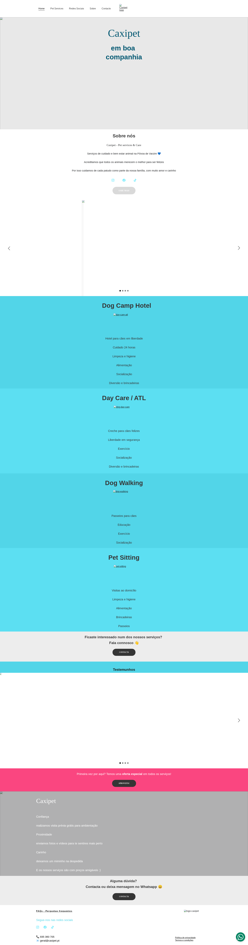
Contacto (106, 8)
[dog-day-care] (124, 416)
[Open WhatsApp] (240, 937)
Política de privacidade (185, 937)
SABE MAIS (124, 191)
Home (41, 8)
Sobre (93, 8)
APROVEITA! (124, 783)
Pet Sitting (124, 557)
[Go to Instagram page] (113, 180)
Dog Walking (124, 482)
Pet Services (56, 8)
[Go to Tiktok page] (135, 180)
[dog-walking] (124, 500)
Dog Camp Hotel (126, 305)
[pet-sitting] (124, 575)
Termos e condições (184, 940)
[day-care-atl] (124, 323)
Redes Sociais (76, 8)
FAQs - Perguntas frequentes (54, 911)
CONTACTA (124, 652)
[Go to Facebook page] (124, 180)
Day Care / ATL (124, 397)
